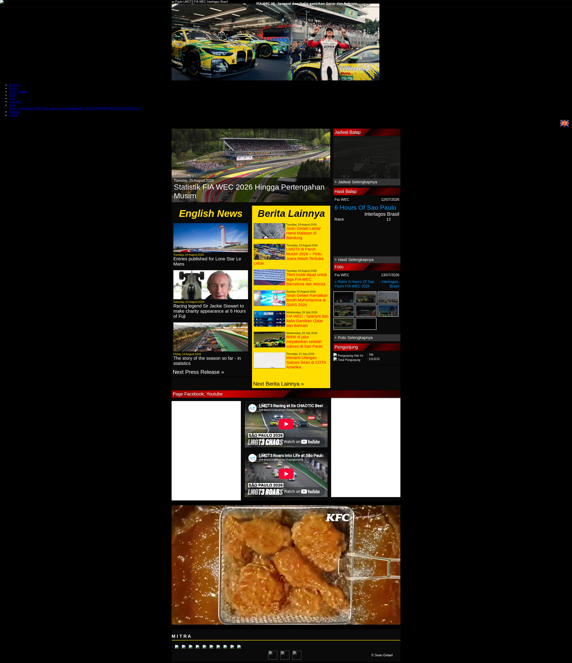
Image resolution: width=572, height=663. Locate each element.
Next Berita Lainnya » (278, 384)
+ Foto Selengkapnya (353, 337)
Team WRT (33, 108)
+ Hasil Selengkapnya (354, 259)
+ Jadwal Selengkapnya (355, 182)
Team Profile (17, 108)
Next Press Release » (198, 372)
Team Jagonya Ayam (55, 108)
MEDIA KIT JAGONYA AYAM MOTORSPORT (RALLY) (105, 108)
